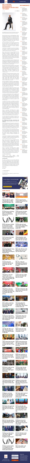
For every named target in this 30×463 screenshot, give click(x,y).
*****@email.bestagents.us (6, 170)
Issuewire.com (14, 35)
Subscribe (15, 460)
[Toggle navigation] (14, 1)
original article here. (5, 174)
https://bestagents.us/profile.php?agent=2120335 (8, 156)
